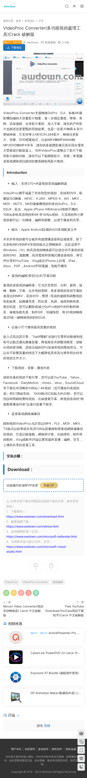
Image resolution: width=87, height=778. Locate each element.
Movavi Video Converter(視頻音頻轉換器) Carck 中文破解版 (23, 610)
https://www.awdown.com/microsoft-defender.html (41, 536)
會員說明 (43, 749)
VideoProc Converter (35, 582)
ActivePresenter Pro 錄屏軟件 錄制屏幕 (55, 633)
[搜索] (67, 6)
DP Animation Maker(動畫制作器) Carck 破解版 (56, 693)
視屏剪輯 (50, 42)
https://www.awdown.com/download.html (35, 516)
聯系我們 (57, 749)
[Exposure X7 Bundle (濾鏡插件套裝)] (16, 677)
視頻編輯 (58, 582)
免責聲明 (30, 749)
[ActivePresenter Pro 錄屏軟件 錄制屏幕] (16, 637)
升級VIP (49, 485)
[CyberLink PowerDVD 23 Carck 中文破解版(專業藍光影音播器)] (16, 657)
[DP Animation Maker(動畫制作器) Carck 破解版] (16, 697)
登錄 (47, 726)
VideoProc (11, 582)
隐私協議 (71, 749)
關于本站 (16, 749)
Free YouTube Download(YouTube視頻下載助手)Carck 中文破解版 (64, 610)
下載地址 (16, 47)
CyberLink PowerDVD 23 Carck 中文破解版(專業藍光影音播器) (56, 653)
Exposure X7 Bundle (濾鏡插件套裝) (55, 673)
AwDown (33, 42)
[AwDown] (9, 6)
